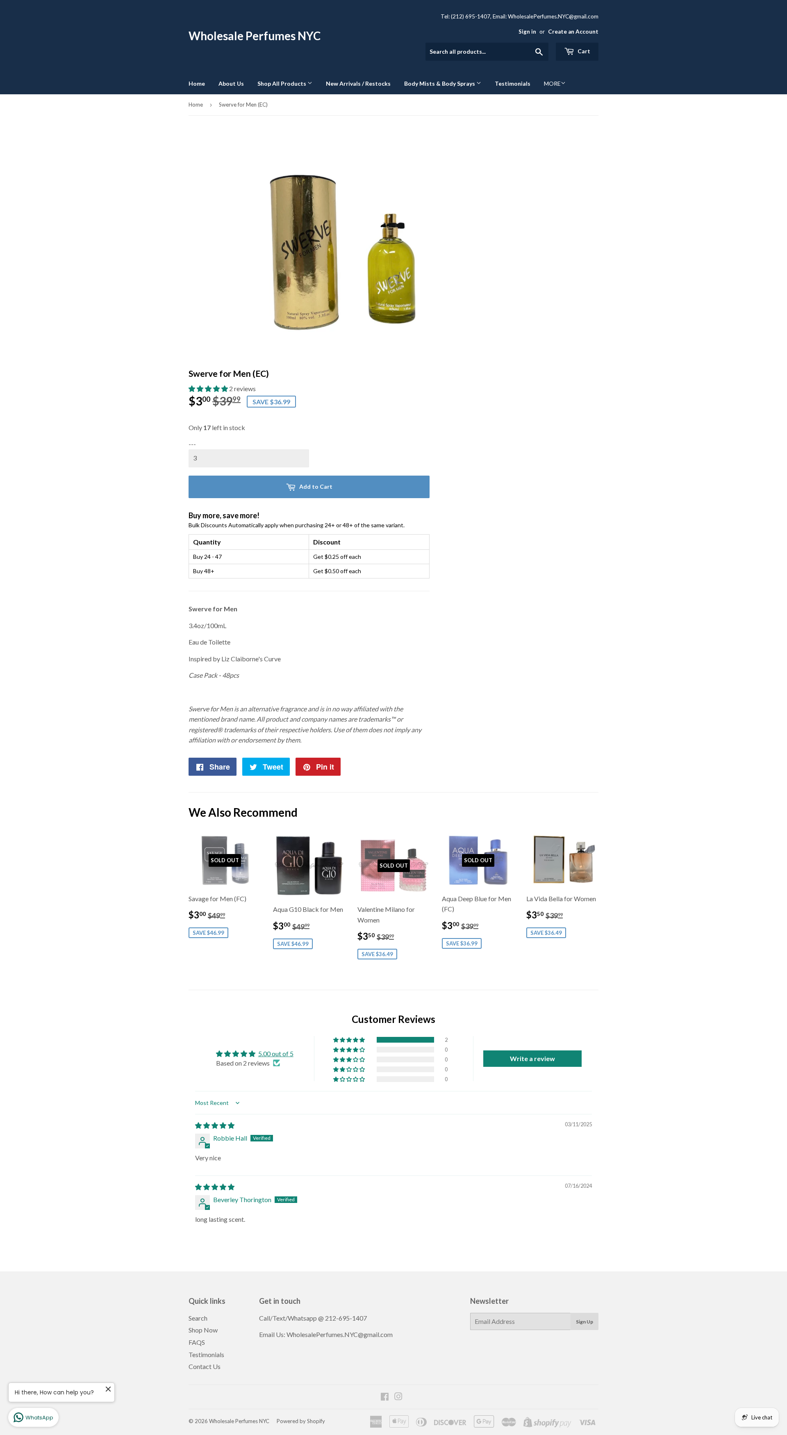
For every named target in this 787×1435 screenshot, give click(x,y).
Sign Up (584, 1322)
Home (197, 83)
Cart (583, 51)
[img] (214, 1125)
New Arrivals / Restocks (358, 83)
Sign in (527, 31)
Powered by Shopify (301, 1421)
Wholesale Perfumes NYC (255, 36)
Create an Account (573, 31)
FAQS (197, 1342)
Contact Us (205, 1366)
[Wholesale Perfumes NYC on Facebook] (384, 1397)
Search (198, 1318)
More (552, 83)
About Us (231, 83)
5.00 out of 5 (275, 1053)
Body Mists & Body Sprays (440, 83)
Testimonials (512, 83)
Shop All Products (282, 83)
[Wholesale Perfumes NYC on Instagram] (398, 1397)
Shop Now (203, 1330)
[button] (209, 388)
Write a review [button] (532, 1058)
